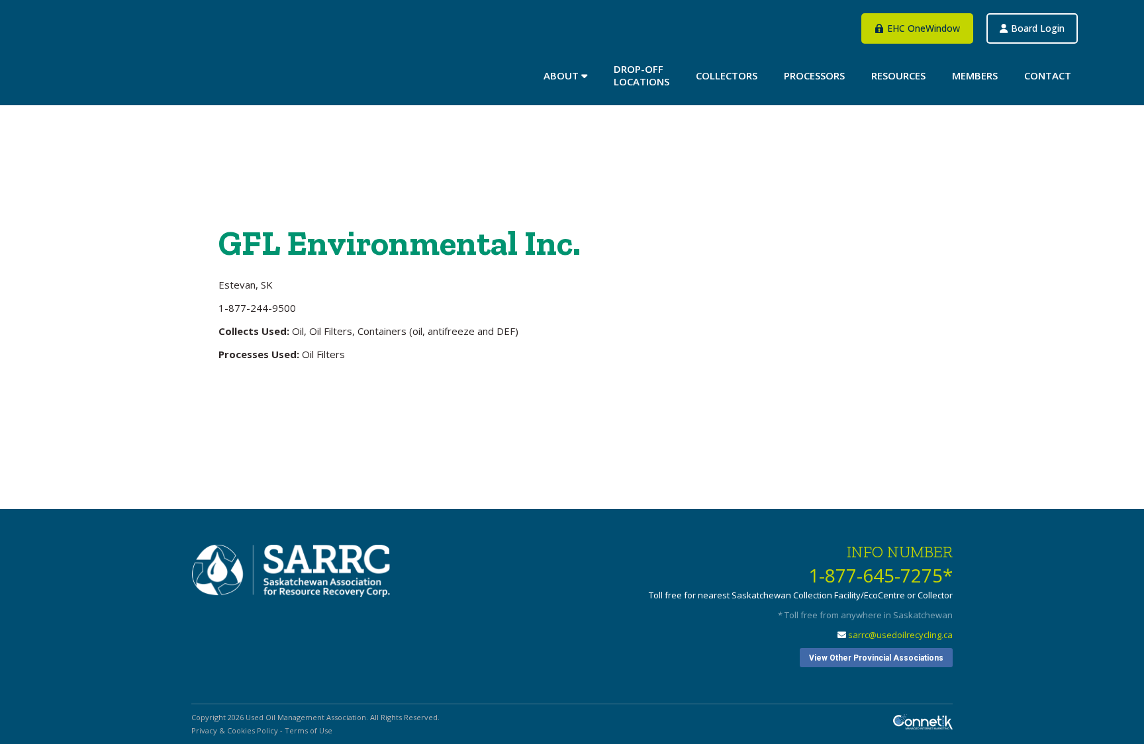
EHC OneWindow (852, 112)
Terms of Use (308, 730)
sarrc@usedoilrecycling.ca (900, 635)
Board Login (929, 112)
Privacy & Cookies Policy (234, 730)
